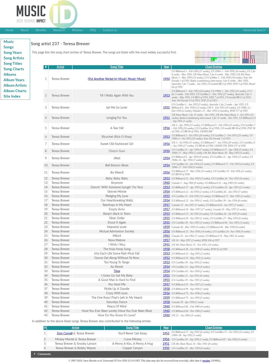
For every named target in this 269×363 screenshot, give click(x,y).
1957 (166, 205)
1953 (166, 95)
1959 (166, 227)
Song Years (13, 53)
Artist (60, 67)
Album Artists (15, 85)
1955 (166, 107)
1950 (166, 79)
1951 (166, 118)
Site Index (12, 96)
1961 (166, 235)
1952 (166, 258)
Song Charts (14, 69)
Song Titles (13, 64)
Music (9, 42)
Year (166, 67)
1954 (166, 158)
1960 (166, 183)
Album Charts (15, 91)
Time (117, 271)
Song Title (116, 67)
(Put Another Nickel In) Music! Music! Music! (117, 79)
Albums (10, 75)
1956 (166, 128)
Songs (9, 47)
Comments (44, 354)
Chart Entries (213, 67)
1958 (166, 249)
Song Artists (14, 58)
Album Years (14, 80)
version (206, 360)
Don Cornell (65, 333)
